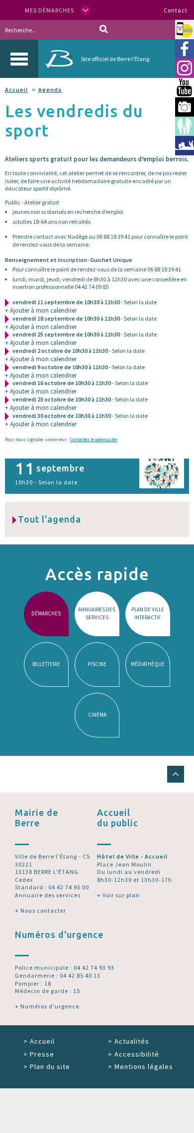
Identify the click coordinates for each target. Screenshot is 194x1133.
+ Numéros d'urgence (47, 1006)
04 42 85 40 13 (80, 975)
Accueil (16, 89)
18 (47, 983)
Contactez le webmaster (93, 439)
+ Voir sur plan (118, 895)
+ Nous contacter (40, 910)
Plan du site (46, 1066)
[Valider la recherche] (103, 30)
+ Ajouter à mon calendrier (41, 310)
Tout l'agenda (49, 519)
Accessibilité (133, 1054)
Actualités (128, 1041)
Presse (38, 1054)
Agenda (50, 89)
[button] (175, 774)
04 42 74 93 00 (68, 887)
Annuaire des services (48, 895)
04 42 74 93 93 (94, 967)
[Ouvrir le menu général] (19, 59)
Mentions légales (140, 1066)
